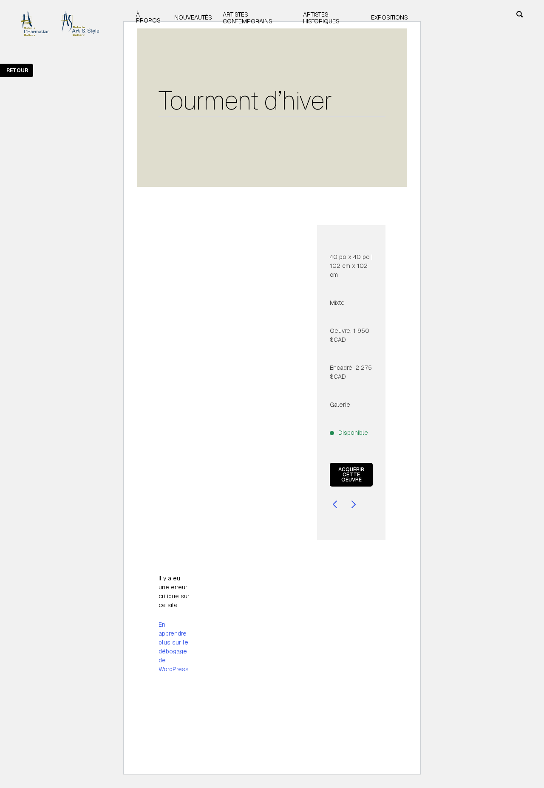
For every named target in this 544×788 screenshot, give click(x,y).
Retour (17, 70)
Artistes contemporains (247, 18)
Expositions (389, 17)
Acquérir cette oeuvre (351, 474)
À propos (148, 17)
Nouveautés (193, 17)
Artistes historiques (321, 18)
